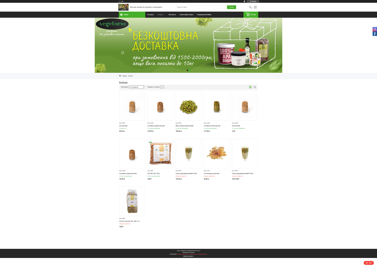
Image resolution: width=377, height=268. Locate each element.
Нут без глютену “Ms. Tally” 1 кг (129, 221)
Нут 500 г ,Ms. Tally (153, 173)
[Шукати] (231, 7)
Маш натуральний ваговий (184, 126)
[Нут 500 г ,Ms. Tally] (160, 153)
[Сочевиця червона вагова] (160, 106)
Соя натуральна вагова (211, 173)
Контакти (172, 15)
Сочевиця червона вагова (156, 126)
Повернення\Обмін (204, 15)
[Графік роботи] (255, 7)
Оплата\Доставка (186, 15)
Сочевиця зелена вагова (212, 126)
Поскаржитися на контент (184, 254)
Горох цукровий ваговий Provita (186, 173)
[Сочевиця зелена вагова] (217, 106)
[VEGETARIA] (123, 7)
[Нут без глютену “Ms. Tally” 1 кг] (132, 201)
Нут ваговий (123, 126)
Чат (370, 263)
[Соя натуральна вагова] (217, 153)
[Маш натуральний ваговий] (188, 106)
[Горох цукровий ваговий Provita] (188, 153)
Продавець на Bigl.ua (188, 252)
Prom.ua (198, 250)
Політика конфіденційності (199, 254)
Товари (160, 15)
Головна (150, 15)
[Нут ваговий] (132, 106)
